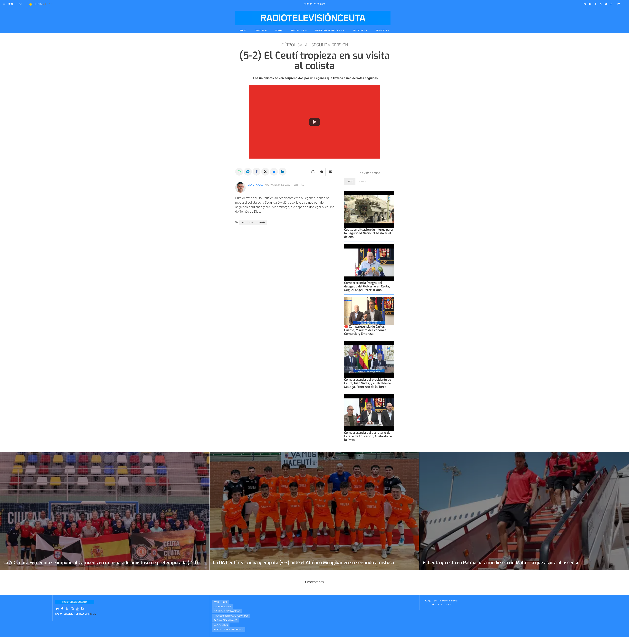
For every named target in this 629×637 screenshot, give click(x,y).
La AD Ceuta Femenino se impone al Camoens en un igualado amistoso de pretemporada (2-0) (100, 563)
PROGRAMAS (297, 30)
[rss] (303, 184)
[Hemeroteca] (619, 4)
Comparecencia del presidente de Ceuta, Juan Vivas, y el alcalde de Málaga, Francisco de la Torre (367, 383)
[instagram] (72, 609)
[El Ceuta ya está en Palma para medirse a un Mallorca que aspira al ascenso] (524, 511)
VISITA (251, 222)
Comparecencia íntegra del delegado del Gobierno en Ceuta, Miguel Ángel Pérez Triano (367, 286)
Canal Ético (221, 625)
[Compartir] (584, 4)
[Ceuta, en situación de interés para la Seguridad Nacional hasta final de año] (369, 209)
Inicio (242, 30)
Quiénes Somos (222, 606)
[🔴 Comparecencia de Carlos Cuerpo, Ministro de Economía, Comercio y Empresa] (369, 311)
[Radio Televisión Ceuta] (313, 18)
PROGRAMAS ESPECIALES (328, 30)
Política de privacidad (227, 611)
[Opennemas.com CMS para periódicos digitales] (441, 602)
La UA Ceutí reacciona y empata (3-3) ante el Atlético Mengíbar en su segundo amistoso (303, 563)
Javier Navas (255, 184)
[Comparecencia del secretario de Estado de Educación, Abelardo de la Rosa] (369, 412)
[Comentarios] (321, 172)
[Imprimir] (313, 172)
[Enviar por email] (330, 172)
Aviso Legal (220, 602)
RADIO (278, 30)
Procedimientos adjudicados (231, 615)
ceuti (243, 222)
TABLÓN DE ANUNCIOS (225, 620)
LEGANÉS (261, 222)
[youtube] (77, 609)
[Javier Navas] (240, 187)
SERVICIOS (381, 30)
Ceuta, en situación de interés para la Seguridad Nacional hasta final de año (368, 233)
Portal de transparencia (229, 629)
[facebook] (62, 609)
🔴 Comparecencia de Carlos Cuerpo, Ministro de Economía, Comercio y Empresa (365, 330)
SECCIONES (359, 30)
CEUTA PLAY (261, 30)
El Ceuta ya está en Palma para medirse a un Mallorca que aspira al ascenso (501, 563)
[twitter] (67, 609)
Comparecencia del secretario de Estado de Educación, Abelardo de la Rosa (368, 436)
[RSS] (82, 609)
